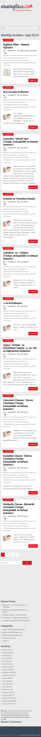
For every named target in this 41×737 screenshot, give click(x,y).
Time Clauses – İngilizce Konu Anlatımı (15, 618)
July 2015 (5, 681)
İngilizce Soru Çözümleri (10, 635)
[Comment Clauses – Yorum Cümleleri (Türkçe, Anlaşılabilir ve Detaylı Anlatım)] (8, 433)
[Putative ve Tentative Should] (8, 223)
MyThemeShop (26, 735)
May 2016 (5, 661)
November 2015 (7, 675)
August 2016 (6, 652)
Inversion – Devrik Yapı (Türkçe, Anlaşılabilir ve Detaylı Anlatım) (20, 142)
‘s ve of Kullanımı (12, 303)
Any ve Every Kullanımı (16, 92)
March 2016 (6, 667)
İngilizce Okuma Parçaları (10, 632)
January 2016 (7, 670)
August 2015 (6, 678)
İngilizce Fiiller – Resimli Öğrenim (16, 45)
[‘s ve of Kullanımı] (8, 328)
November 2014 (7, 701)
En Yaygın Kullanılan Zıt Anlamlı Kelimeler (16, 620)
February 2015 (7, 692)
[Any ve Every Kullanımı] (8, 116)
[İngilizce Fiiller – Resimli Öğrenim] (8, 72)
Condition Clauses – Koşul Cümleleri (14, 615)
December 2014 (7, 698)
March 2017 (6, 650)
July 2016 (5, 655)
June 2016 (5, 658)
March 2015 (6, 689)
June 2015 (5, 684)
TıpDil (4, 641)
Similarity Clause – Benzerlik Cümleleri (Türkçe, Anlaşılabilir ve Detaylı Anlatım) (18, 508)
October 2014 (7, 704)
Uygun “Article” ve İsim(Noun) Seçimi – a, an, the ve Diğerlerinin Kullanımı (20, 348)
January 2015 (7, 695)
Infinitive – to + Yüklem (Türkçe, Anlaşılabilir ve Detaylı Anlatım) (20, 256)
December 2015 (7, 672)
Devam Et (33, 80)
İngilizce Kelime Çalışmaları (28, 50)
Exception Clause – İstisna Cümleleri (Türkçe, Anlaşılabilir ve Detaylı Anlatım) (17, 460)
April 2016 (5, 664)
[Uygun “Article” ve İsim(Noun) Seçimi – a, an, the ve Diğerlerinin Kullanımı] (8, 375)
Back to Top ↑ (36, 735)
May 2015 (5, 687)
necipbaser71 (12, 50)
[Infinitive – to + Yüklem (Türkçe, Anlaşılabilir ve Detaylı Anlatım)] (8, 283)
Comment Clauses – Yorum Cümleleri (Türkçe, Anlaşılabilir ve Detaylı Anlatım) (18, 404)
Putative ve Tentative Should (19, 199)
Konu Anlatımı (24, 95)
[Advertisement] (16, 583)
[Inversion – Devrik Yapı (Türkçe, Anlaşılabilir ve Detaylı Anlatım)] (8, 169)
